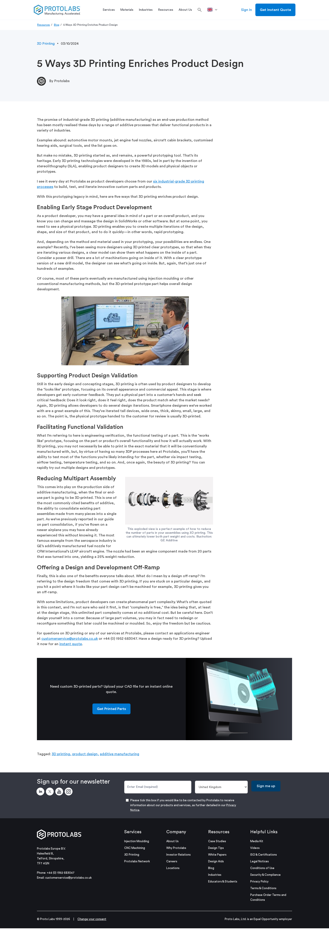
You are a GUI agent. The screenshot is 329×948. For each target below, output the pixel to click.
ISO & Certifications (263, 854)
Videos (255, 847)
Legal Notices (259, 861)
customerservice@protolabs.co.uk (69, 638)
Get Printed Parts (111, 709)
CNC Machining (134, 847)
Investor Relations (178, 854)
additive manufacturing (119, 754)
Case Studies (217, 841)
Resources (43, 24)
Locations (172, 868)
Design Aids (216, 861)
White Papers (217, 854)
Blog (56, 24)
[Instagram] (69, 792)
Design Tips (216, 847)
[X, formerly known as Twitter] (50, 792)
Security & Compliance (265, 874)
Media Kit (256, 841)
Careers (171, 861)
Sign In (246, 10)
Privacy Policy (259, 881)
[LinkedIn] (41, 792)
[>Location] (214, 10)
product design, (85, 754)
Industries (214, 874)
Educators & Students (222, 881)
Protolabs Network (137, 861)
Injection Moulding (136, 841)
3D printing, (61, 754)
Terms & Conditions (263, 888)
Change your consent (91, 919)
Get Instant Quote (275, 10)
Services (132, 832)
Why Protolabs (176, 847)
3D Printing (46, 43)
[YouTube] (60, 792)
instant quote (70, 644)
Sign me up (266, 786)
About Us (172, 841)
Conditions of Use (262, 868)
